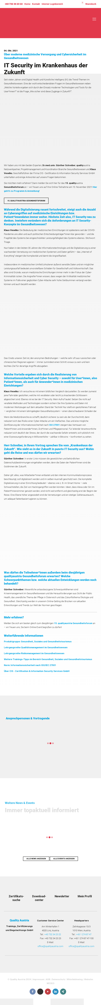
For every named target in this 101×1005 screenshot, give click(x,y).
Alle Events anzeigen (64, 859)
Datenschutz (58, 979)
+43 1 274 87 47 (83, 934)
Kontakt (36, 4)
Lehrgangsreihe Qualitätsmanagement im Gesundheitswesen (35, 647)
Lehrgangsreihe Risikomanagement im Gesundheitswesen (34, 653)
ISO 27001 (54, 425)
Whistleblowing (75, 979)
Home (27, 4)
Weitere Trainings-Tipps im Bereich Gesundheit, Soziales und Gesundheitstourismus (48, 659)
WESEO (50, 983)
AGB (48, 979)
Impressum (38, 979)
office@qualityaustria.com (50, 946)
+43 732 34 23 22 (14, 4)
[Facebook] (32, 991)
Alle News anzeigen (36, 859)
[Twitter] (40, 991)
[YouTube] (48, 991)
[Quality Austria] (20, 23)
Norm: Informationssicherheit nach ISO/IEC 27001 (30, 665)
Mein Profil (85, 896)
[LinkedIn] (55, 991)
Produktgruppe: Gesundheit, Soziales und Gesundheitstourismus (38, 641)
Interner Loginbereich (52, 4)
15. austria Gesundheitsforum (73, 623)
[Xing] (63, 991)
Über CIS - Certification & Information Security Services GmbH (36, 671)
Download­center (39, 898)
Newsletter (62, 896)
